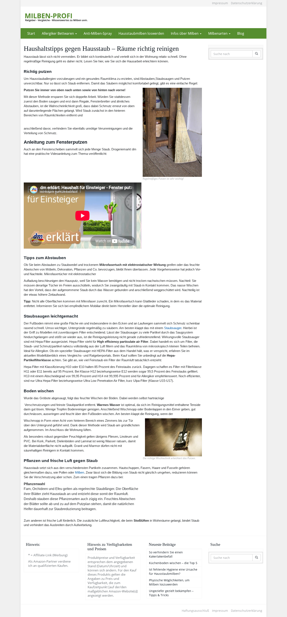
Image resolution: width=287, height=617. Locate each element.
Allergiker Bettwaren (58, 33)
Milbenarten (218, 33)
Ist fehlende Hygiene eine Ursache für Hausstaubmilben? (173, 571)
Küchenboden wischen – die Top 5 (173, 563)
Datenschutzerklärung (246, 3)
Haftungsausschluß (195, 611)
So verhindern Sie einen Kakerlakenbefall (166, 554)
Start (31, 33)
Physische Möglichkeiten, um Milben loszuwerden (169, 582)
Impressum (220, 3)
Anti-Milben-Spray (98, 33)
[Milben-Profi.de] (61, 17)
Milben (79, 472)
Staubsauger (172, 328)
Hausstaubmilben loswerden (141, 33)
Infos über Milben (185, 33)
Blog (240, 33)
